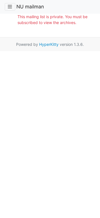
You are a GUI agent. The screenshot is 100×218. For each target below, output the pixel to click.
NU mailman (30, 7)
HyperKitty (49, 44)
